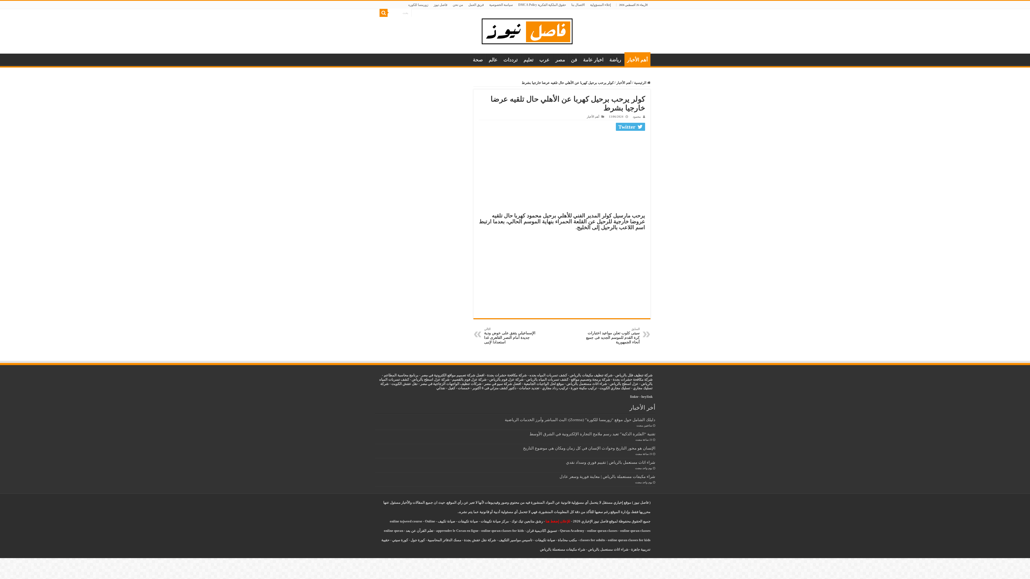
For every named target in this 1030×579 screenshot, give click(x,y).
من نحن (458, 5)
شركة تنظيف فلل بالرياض (634, 375)
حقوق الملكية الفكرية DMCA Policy (542, 5)
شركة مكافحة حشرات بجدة (633, 379)
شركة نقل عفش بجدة (480, 540)
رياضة (615, 59)
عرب (544, 59)
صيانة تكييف (446, 521)
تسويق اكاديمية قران (542, 531)
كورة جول (417, 540)
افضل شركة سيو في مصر (502, 384)
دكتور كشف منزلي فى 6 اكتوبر (494, 388)
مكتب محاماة (567, 540)
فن (574, 59)
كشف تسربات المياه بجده (548, 375)
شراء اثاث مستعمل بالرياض (586, 384)
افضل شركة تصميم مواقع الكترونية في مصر (452, 375)
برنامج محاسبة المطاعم (401, 375)
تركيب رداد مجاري (555, 388)
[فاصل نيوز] (530, 30)
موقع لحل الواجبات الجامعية (544, 384)
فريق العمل (476, 5)
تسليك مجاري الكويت (614, 388)
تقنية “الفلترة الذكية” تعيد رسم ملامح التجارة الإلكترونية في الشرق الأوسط (592, 434)
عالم (493, 59)
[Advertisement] (562, 172)
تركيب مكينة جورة (584, 388)
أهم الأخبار (637, 59)
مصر (560, 59)
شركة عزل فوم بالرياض (506, 379)
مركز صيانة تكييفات (495, 521)
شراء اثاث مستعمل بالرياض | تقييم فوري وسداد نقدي (610, 462)
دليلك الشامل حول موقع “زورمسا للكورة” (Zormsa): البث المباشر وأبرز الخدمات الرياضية (580, 419)
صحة (478, 59)
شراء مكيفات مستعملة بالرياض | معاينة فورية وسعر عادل (607, 476)
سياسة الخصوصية (501, 5)
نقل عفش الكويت (404, 384)
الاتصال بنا (578, 5)
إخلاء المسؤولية (600, 5)
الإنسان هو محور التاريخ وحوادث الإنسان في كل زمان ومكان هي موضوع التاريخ (589, 448)
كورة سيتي (399, 540)
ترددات (510, 59)
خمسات (464, 388)
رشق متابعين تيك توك (527, 521)
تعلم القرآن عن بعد (419, 531)
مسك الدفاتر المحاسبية (444, 540)
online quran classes (602, 531)
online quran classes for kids (502, 531)
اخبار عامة (593, 59)
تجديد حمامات (529, 388)
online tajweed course (406, 521)
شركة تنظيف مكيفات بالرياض (591, 375)
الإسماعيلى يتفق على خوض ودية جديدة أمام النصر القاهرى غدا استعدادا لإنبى (509, 335)
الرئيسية (640, 83)
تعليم (529, 59)
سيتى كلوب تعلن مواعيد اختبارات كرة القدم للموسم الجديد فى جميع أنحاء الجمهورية (613, 335)
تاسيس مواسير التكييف (515, 540)
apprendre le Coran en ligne (457, 531)
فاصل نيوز (440, 5)
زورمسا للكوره (418, 5)
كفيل (451, 388)
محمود (637, 116)
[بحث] (384, 13)
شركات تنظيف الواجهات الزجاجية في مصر (450, 384)
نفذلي (440, 388)
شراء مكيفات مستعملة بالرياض (562, 549)
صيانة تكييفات (468, 521)
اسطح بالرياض (621, 384)
